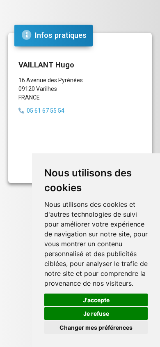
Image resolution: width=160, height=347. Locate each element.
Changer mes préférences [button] (96, 327)
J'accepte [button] (96, 299)
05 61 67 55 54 (45, 110)
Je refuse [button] (96, 313)
